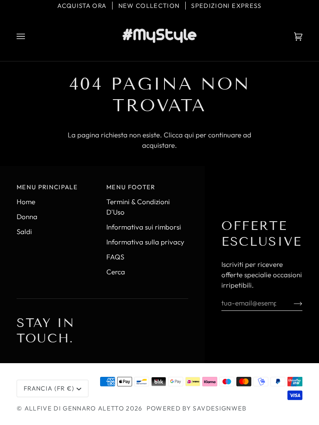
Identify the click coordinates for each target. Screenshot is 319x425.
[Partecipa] (291, 302)
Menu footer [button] (130, 187)
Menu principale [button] (47, 187)
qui (189, 134)
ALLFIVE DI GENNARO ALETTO (74, 408)
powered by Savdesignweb (197, 408)
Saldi (24, 231)
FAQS (115, 256)
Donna (27, 216)
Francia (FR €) (49, 388)
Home (26, 201)
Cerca (115, 271)
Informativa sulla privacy (145, 241)
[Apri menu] (29, 36)
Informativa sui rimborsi (143, 226)
